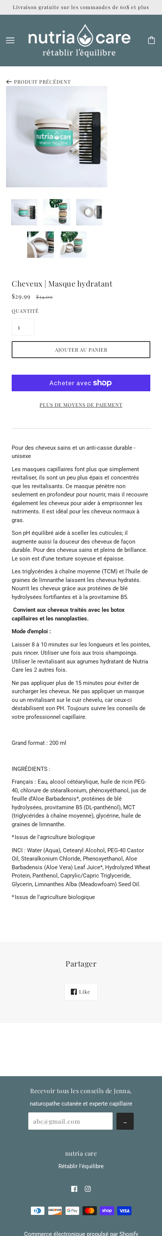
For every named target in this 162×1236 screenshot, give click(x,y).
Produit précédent (42, 81)
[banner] (79, 40)
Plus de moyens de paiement (81, 404)
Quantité (23, 311)
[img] (74, 1188)
